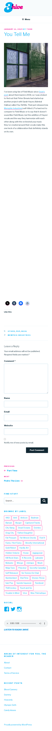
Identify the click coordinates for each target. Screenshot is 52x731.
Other (11, 331)
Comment (9, 361)
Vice (25, 593)
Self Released (11, 573)
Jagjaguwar (37, 553)
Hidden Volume (12, 553)
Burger (18, 523)
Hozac (26, 553)
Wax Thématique (38, 593)
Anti (15, 518)
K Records (26, 558)
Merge (20, 563)
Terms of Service (11, 673)
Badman (35, 518)
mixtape (30, 563)
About (7, 662)
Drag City (9, 533)
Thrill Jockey (10, 588)
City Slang (10, 528)
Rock (24, 331)
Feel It (42, 538)
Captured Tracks (32, 523)
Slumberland (11, 578)
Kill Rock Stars (11, 558)
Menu (27, 19)
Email (6, 412)
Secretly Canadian (38, 568)
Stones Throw (38, 578)
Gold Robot (10, 548)
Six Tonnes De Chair (30, 573)
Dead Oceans (24, 528)
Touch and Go (26, 588)
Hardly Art (24, 548)
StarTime (24, 578)
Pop (18, 331)
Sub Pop (9, 583)
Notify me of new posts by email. (19, 442)
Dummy (7, 695)
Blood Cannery (10, 689)
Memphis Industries (13, 108)
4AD (7, 518)
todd (30, 29)
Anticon (23, 518)
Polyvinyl (22, 568)
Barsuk (8, 523)
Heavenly (8, 700)
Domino (37, 528)
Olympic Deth (10, 705)
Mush (40, 563)
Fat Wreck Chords (28, 538)
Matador (9, 563)
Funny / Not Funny (13, 543)
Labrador (39, 558)
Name (7, 398)
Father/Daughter (25, 533)
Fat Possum (10, 538)
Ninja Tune (10, 568)
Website (8, 425)
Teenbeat (39, 583)
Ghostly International (34, 543)
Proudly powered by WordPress (18, 725)
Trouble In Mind (12, 593)
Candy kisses (10, 710)
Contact (7, 668)
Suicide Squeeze (24, 583)
